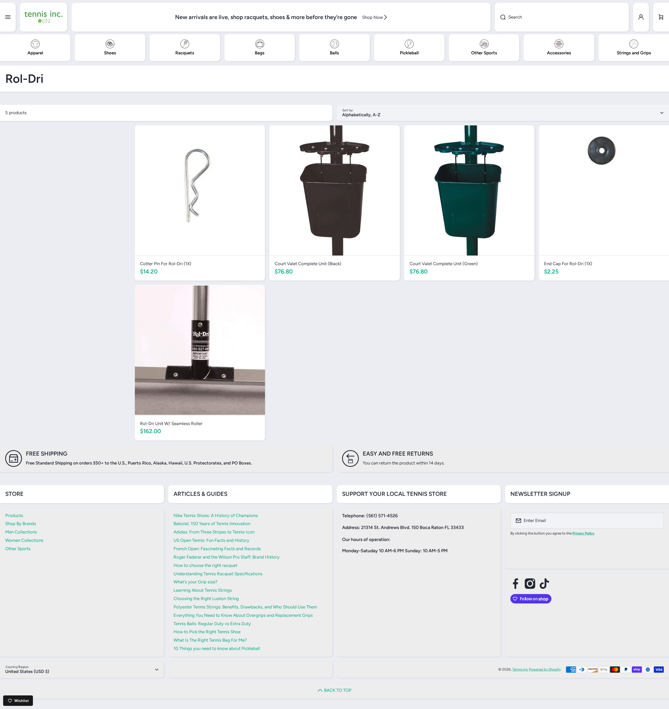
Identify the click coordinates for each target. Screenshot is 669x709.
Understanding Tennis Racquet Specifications (218, 573)
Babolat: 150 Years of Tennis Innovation (212, 523)
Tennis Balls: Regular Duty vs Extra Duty (212, 623)
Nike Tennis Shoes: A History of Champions (216, 515)
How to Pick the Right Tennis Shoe (207, 631)
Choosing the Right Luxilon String (206, 598)
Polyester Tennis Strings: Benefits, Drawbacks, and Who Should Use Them (245, 606)
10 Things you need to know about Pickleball (217, 648)
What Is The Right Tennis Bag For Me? (210, 640)
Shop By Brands (20, 523)
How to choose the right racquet (205, 565)
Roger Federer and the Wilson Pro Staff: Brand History (227, 557)
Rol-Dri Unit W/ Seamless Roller (171, 423)
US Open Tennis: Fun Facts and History (211, 540)
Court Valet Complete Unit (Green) (444, 263)
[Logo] (43, 17)
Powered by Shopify (545, 669)
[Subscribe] (656, 520)
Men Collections (21, 531)
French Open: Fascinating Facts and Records (217, 548)
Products (14, 515)
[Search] (500, 17)
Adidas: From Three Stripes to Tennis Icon (214, 531)
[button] (661, 17)
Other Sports (18, 548)
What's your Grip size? (195, 581)
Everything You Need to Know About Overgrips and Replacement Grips (243, 615)
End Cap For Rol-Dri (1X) (568, 263)
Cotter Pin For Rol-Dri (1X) (165, 263)
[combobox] (562, 17)
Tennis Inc (520, 669)
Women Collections (24, 540)
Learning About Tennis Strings (203, 590)
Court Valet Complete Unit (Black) (308, 263)
